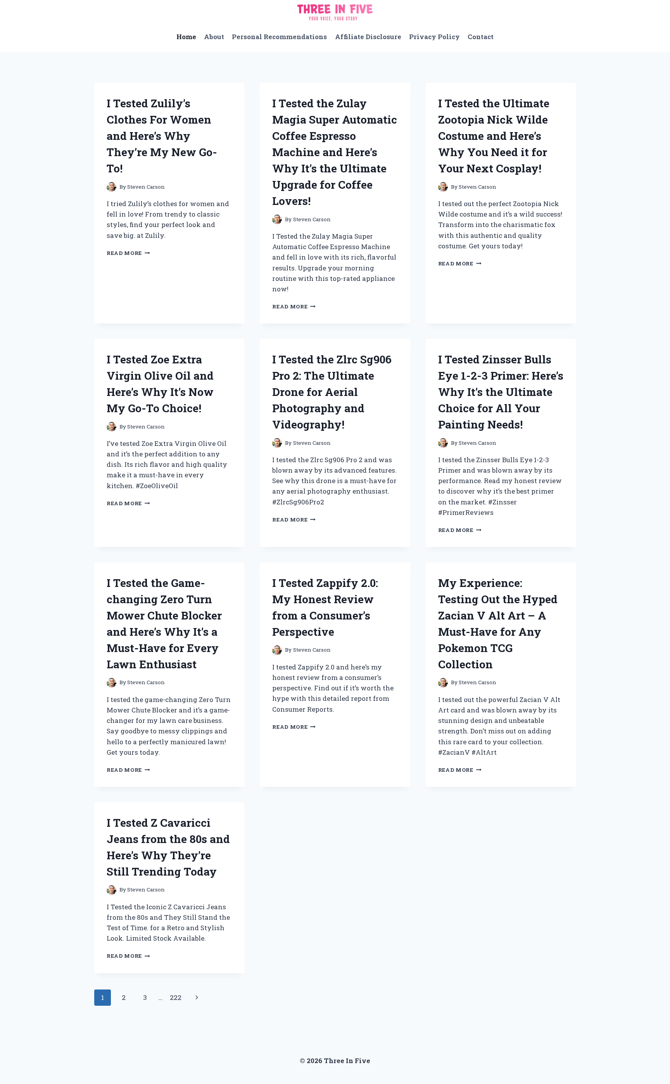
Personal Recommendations (279, 36)
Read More (128, 252)
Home (186, 36)
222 (175, 997)
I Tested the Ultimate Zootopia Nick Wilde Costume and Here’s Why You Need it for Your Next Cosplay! (493, 136)
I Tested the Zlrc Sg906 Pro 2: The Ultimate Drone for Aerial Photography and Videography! (332, 392)
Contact (481, 36)
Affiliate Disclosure (368, 36)
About (214, 36)
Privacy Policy (434, 36)
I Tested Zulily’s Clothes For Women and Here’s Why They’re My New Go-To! (162, 136)
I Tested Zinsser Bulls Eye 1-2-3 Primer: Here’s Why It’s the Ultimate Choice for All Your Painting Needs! (500, 392)
